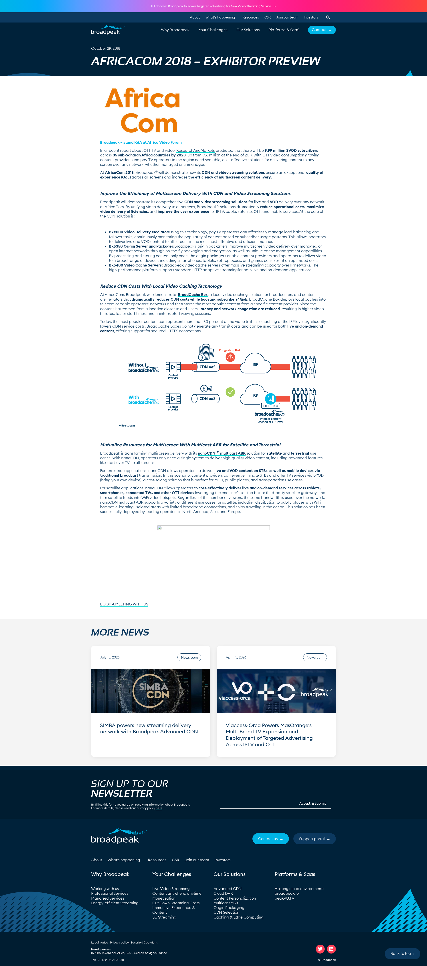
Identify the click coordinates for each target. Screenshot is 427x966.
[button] (328, 17)
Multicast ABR (226, 902)
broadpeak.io (287, 893)
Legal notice (99, 942)
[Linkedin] (331, 949)
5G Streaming (164, 917)
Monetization (163, 898)
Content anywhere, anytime (176, 893)
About (195, 17)
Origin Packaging (229, 907)
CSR (267, 17)
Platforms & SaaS (284, 29)
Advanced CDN (228, 888)
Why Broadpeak (175, 29)
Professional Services (109, 893)
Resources (251, 17)
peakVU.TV (284, 898)
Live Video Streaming (171, 888)
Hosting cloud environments (300, 888)
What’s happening (220, 17)
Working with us (105, 888)
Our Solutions (248, 29)
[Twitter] (320, 949)
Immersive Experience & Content (173, 910)
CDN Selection (226, 912)
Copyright (150, 942)
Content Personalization (235, 898)
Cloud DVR (223, 893)
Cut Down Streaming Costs (176, 902)
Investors (311, 17)
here (159, 808)
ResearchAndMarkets (195, 150)
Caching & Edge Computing (239, 917)
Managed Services (107, 898)
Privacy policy (119, 942)
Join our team (287, 17)
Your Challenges (213, 29)
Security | (137, 942)
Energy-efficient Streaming (115, 902)
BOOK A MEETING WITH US (124, 604)
